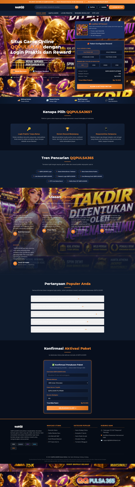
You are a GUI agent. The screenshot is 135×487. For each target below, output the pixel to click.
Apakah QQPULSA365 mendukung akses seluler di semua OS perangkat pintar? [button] (64, 314)
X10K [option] (116, 65)
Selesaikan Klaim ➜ (67, 408)
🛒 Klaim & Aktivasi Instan (99, 86)
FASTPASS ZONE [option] (111, 57)
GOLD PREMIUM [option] (111, 52)
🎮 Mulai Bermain (20, 71)
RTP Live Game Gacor (55, 181)
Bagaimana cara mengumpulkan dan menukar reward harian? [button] (57, 306)
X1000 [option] (105, 65)
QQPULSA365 (53, 13)
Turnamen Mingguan (80, 442)
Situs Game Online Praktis (88, 171)
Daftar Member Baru (53, 433)
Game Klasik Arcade (80, 436)
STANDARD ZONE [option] (88, 57)
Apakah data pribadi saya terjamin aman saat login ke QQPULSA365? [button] (59, 322)
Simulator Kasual (79, 439)
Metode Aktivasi (52, 379)
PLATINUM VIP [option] (88, 52)
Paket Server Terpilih (53, 387)
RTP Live (95, 13)
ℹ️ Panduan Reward (41, 71)
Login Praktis (66, 13)
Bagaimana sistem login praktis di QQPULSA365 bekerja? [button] (55, 299)
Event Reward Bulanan (54, 439)
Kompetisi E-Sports (80, 433)
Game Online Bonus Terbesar (65, 171)
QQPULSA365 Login (45, 171)
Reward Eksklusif (82, 13)
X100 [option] (93, 65)
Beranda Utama (52, 430)
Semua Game (41, 13)
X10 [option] (82, 65)
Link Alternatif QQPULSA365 (42, 176)
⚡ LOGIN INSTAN (117, 7)
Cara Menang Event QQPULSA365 (91, 176)
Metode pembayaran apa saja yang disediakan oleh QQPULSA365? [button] (58, 329)
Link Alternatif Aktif (53, 436)
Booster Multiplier (52, 395)
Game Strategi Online (81, 430)
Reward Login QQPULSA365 (65, 176)
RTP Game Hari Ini (53, 442)
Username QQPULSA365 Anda (56, 371)
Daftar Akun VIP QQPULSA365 (77, 181)
